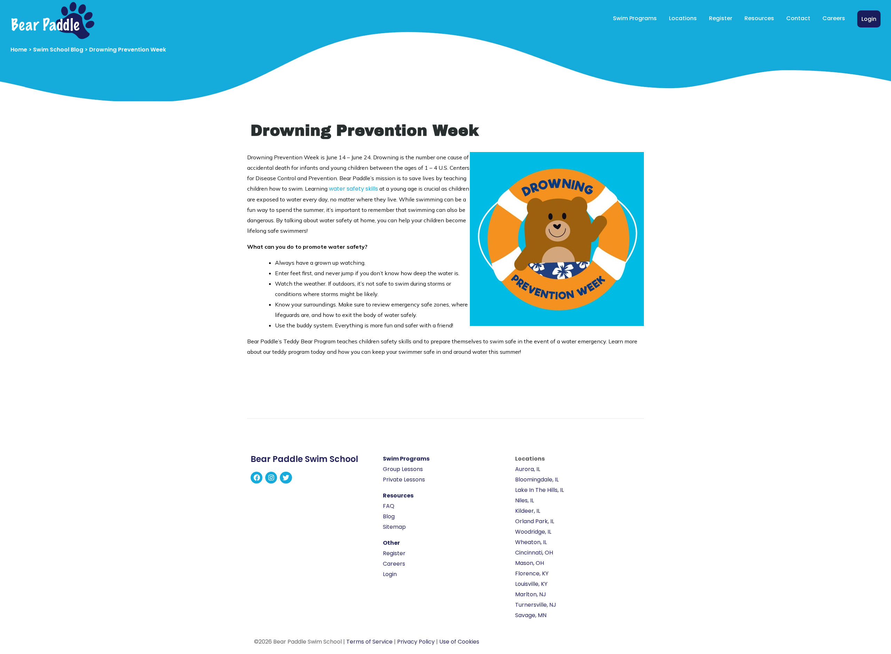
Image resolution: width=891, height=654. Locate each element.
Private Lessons (404, 480)
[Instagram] (271, 478)
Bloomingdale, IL (537, 480)
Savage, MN (530, 615)
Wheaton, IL (531, 542)
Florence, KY (532, 573)
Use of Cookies (459, 642)
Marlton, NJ (530, 594)
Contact (798, 18)
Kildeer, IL (527, 511)
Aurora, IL (527, 469)
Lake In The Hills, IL (539, 490)
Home (18, 50)
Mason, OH (529, 563)
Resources (759, 18)
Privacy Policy (416, 642)
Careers (833, 18)
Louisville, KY (531, 584)
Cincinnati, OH (534, 553)
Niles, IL (524, 500)
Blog (389, 516)
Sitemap (394, 527)
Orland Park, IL (534, 521)
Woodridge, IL (533, 532)
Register (720, 18)
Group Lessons (403, 469)
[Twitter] (286, 478)
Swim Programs (635, 18)
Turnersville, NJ (535, 605)
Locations (683, 18)
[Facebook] (256, 478)
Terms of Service (369, 642)
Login (868, 19)
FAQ (388, 506)
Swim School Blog (58, 50)
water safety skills (353, 189)
